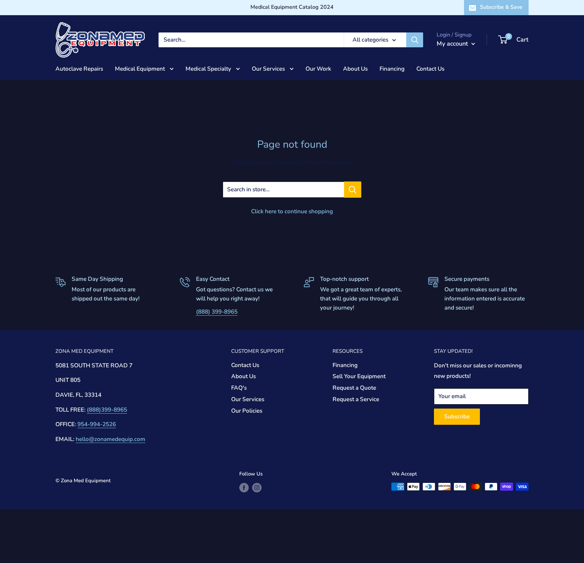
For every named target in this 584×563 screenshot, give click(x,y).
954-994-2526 (96, 424)
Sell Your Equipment (359, 376)
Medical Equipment (140, 68)
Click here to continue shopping (292, 211)
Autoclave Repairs (79, 68)
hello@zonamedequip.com (110, 439)
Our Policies (246, 411)
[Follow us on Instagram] (257, 487)
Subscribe (457, 416)
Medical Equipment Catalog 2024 (292, 7)
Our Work (318, 68)
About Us (355, 68)
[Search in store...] (352, 189)
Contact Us (430, 68)
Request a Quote (354, 388)
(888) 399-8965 (217, 312)
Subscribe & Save (501, 7)
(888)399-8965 (107, 410)
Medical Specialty (209, 68)
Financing (392, 68)
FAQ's (239, 388)
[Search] (414, 39)
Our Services (269, 68)
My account (453, 44)
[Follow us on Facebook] (244, 487)
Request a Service (356, 399)
